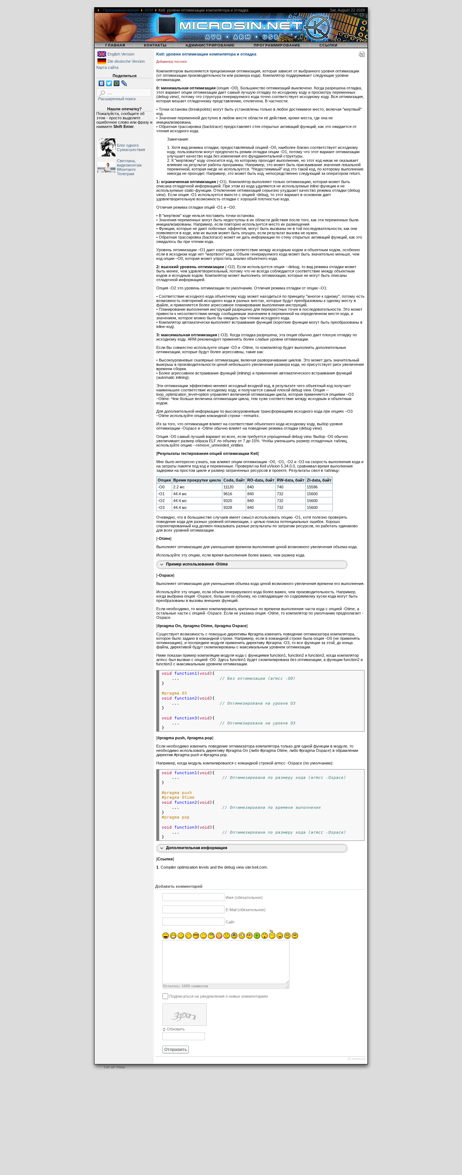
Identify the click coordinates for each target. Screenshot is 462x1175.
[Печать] (362, 55)
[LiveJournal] (124, 83)
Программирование (121, 10)
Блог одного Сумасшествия (131, 147)
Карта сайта (107, 67)
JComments (356, 1059)
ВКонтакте (126, 169)
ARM (148, 10)
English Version (121, 54)
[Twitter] (109, 83)
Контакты (155, 45)
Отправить (175, 1049)
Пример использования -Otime (197, 564)
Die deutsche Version (126, 61)
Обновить (176, 1029)
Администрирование (210, 45)
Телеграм (125, 174)
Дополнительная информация (196, 848)
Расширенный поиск (117, 99)
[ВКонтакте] (101, 83)
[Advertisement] (216, 1123)
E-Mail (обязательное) (246, 910)
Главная (115, 45)
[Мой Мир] (117, 83)
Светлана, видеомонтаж (129, 163)
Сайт (230, 922)
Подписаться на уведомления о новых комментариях (218, 996)
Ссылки (328, 45)
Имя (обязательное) (244, 897)
